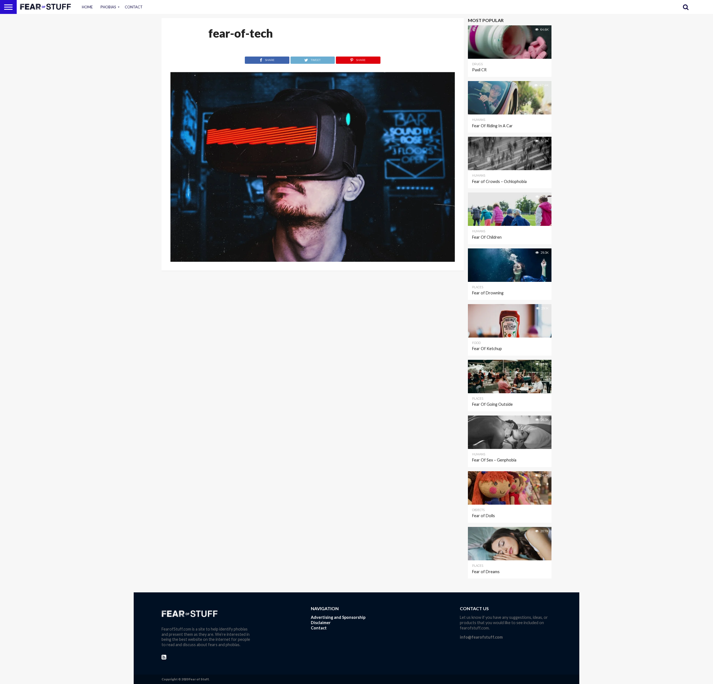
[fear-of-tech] (312, 260)
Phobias (108, 7)
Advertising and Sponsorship (338, 617)
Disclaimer (321, 622)
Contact (134, 7)
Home (87, 7)
